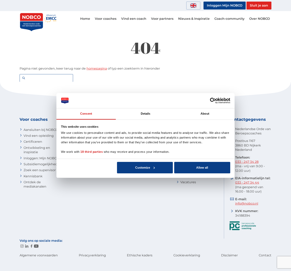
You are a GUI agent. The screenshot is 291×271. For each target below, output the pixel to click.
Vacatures (188, 182)
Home (85, 19)
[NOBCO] (31, 30)
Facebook (31, 246)
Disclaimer (229, 255)
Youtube (36, 246)
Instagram (22, 246)
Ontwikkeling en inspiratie (37, 150)
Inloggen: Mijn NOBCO (41, 158)
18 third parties (91, 151)
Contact (265, 255)
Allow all (202, 167)
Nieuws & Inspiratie (194, 19)
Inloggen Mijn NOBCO (224, 5)
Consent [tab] (86, 113)
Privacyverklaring (92, 255)
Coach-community (229, 19)
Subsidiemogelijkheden (43, 164)
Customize (142, 167)
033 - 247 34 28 (247, 162)
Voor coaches (105, 19)
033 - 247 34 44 (247, 182)
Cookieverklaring (186, 255)
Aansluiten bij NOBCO (41, 130)
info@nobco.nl (246, 203)
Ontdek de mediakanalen (35, 184)
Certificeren (33, 142)
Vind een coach (133, 19)
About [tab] (205, 113)
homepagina (97, 68)
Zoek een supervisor (40, 170)
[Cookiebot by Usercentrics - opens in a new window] (213, 101)
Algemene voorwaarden (39, 255)
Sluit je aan (259, 5)
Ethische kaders (139, 255)
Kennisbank (33, 176)
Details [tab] (145, 113)
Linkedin (26, 246)
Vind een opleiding (39, 136)
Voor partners (162, 19)
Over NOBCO (259, 19)
